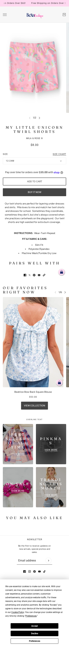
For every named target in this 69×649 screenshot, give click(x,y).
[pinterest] (34, 571)
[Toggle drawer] (5, 15)
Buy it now (34, 192)
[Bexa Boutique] (34, 14)
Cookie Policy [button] (17, 612)
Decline (34, 633)
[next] (39, 118)
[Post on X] (29, 275)
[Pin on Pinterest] (34, 275)
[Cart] (64, 15)
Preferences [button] (31, 616)
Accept (34, 626)
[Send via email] (39, 275)
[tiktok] (44, 571)
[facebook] (25, 571)
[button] (44, 275)
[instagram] (29, 571)
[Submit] (48, 561)
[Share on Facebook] (25, 275)
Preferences (34, 641)
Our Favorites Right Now (25, 290)
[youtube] (39, 571)
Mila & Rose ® (34, 138)
